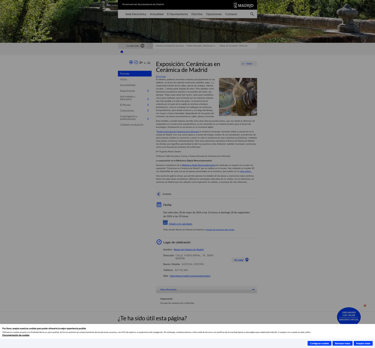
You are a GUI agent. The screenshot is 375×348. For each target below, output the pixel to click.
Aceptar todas (363, 343)
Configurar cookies (319, 343)
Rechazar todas (342, 343)
